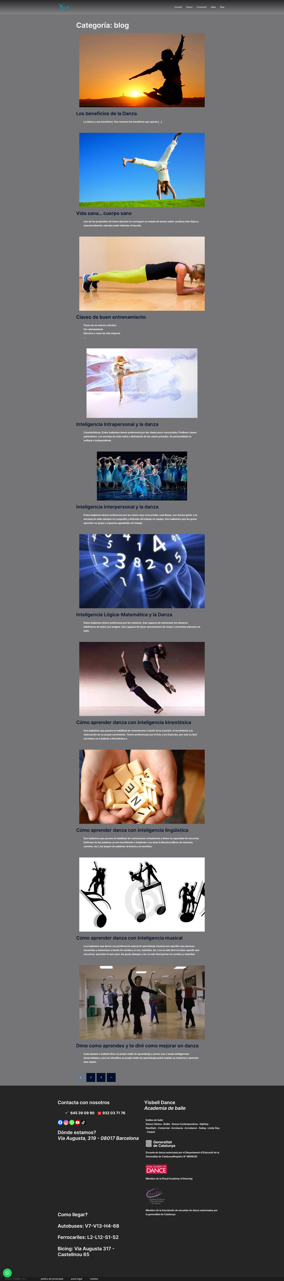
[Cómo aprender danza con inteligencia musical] (142, 894)
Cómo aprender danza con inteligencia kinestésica (133, 722)
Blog (222, 7)
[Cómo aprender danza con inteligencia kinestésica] (142, 678)
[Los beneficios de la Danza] (142, 70)
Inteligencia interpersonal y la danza (117, 507)
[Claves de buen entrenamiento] (142, 273)
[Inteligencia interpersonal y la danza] (142, 476)
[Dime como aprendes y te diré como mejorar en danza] (142, 1002)
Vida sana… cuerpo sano (104, 213)
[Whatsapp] (71, 1122)
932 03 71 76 (114, 1113)
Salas (213, 7)
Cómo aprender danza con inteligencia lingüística (132, 830)
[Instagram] (66, 1122)
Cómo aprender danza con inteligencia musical (129, 938)
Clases (189, 7)
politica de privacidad (52, 1279)
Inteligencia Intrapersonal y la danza (117, 424)
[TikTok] (83, 1122)
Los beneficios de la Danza (106, 113)
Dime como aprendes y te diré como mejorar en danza (137, 1046)
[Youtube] (77, 1122)
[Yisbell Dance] (63, 7)
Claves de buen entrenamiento (111, 317)
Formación (202, 7)
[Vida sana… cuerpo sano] (142, 169)
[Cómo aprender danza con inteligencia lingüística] (142, 786)
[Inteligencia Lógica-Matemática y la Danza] (142, 571)
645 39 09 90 (82, 1113)
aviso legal (76, 1279)
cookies (94, 1279)
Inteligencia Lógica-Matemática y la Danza (124, 614)
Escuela (178, 7)
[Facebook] (60, 1122)
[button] (7, 1273)
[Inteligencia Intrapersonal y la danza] (142, 383)
